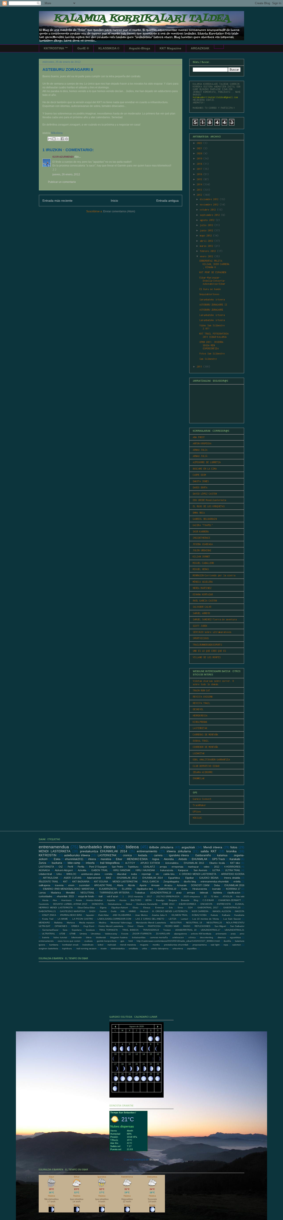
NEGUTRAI (176, 922)
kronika (231, 851)
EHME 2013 (168, 904)
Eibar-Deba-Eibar (86, 907)
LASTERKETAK (200, 728)
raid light (215, 945)
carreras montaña (159, 937)
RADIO (186, 926)
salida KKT (209, 851)
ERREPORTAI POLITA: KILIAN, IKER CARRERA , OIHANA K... (214, 264)
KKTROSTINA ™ (56, 48)
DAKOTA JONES (201, 481)
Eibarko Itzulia (217, 863)
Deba (217, 885)
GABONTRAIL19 (167, 888)
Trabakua (140, 892)
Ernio (180, 907)
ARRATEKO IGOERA (233, 874)
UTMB (72, 933)
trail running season (86, 948)
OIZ (61, 866)
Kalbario (226, 915)
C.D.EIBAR (208, 900)
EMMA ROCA (199, 512)
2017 (200, 169)
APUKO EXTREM (150, 863)
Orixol (130, 926)
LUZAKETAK (199, 753)
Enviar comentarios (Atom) (119, 211)
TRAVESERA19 (151, 930)
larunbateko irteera (212, 299)
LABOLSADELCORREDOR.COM (114, 919)
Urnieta (83, 933)
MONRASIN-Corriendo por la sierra (214, 575)
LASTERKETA (46, 866)
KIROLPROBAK (200, 722)
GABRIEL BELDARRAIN (205, 519)
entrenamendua (54, 847)
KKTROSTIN (47, 855)
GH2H (92, 911)
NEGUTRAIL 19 (194, 922)
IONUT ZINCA (49, 915)
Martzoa (71, 922)
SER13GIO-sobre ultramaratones (212, 632)
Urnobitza (96, 933)
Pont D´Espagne (98, 866)
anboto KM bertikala (201, 933)
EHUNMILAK (199, 778)
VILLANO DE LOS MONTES (207, 657)
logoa (155, 859)
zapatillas (192, 948)
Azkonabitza (171, 863)
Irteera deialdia (232, 877)
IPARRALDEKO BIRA (71, 915)
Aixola (45, 900)
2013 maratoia (135, 896)
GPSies (197, 811)
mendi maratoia (128, 945)
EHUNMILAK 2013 (194, 863)
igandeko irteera (179, 855)
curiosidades (45, 896)
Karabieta (239, 915)
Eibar (119, 859)
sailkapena (44, 885)
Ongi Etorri (88, 926)
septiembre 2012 (210, 215)
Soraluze (90, 930)
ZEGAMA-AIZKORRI (203, 772)
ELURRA (127, 888)
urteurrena (177, 948)
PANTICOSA (154, 926)
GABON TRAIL (99, 870)
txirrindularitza (118, 948)
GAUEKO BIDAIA (208, 877)
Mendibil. (70, 892)
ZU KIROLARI (163, 933)
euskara (88, 941)
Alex (55, 900)
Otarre (140, 926)
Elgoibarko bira (145, 888)
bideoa (132, 847)
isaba (134, 874)
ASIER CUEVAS (72, 877)
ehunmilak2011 (74, 859)
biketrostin (76, 937)
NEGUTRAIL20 (214, 922)
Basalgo (160, 900)
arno (242, 933)
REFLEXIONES (202, 926)
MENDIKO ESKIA (137, 859)
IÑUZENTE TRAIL (48, 881)
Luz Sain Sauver (232, 919)
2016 (200, 174)
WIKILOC (197, 817)
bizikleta (217, 892)
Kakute (214, 915)
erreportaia (177, 866)
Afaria (120, 885)
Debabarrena (114, 904)
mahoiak (111, 945)
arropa (163, 866)
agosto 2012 (208, 220)
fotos (233, 847)
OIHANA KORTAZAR (203, 594)
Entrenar (159, 907)
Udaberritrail (45, 874)
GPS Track (218, 859)
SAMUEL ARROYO (201, 613)
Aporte (143, 885)
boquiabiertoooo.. (210, 294)
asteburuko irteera (77, 855)
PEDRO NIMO (172, 926)
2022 (200, 143)
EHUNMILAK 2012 (127, 877)
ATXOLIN (227, 896)
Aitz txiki (240, 896)
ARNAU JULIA (200, 450)
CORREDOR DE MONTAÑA (205, 747)
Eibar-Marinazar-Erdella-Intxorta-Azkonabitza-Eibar (212, 280)
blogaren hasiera (119, 937)
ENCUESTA (206, 904)
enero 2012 (207, 256)
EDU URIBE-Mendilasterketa (209, 500)
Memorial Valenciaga (121, 922)
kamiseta (53, 945)
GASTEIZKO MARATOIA (72, 911)
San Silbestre (208, 359)
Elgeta (103, 907)
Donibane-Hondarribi (146, 904)
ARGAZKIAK (200, 48)
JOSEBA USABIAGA (203, 544)
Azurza (122, 900)
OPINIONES (61, 926)
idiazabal (121, 874)
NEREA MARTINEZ (202, 588)
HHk (122, 911)
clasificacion (233, 892)
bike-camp (74, 862)
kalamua (222, 855)
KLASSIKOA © (108, 48)
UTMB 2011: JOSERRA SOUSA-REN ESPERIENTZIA (211, 345)
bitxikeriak (101, 937)
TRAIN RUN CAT (201, 690)
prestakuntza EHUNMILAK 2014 (103, 851)
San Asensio (200, 870)
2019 (200, 158)
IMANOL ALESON (221, 911)
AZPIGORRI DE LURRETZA (207, 462)
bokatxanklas (138, 937)
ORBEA (75, 926)
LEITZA (172, 919)
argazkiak (188, 847)
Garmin (103, 911)
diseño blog (190, 881)
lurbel (100, 945)
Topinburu (133, 866)
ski (157, 874)
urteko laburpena (159, 948)
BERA (148, 900)
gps (122, 941)
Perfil (70, 866)
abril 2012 (207, 241)
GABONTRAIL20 (232, 907)
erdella (237, 881)
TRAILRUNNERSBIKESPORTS (207, 644)
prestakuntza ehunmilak (176, 945)
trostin (104, 948)
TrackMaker (199, 805)
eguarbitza (235, 937)
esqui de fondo (86, 896)
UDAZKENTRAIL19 (160, 892)
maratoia (106, 859)
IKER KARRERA (201, 531)
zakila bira (168, 874)
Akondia (169, 859)
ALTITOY (130, 863)
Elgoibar (189, 877)
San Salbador (237, 926)
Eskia (57, 859)
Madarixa (56, 892)
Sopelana (77, 930)
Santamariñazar (50, 930)
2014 (200, 184)
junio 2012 (207, 230)
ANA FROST (199, 437)
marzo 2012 (207, 246)
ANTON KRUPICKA (202, 443)
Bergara (173, 900)
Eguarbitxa (174, 877)
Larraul (184, 919)
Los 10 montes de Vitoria (205, 919)
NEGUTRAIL (87, 892)
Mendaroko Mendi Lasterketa (151, 922)
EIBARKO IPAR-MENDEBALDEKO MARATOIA (68, 888)
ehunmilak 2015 (65, 896)
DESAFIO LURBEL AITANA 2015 (70, 904)
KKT (65, 881)
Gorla (184, 888)
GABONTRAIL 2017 (207, 907)
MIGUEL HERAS (201, 569)
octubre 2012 (208, 209)
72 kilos (214, 896)
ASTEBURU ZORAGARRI (211, 309)
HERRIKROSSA (200, 715)
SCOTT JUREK (200, 626)
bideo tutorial (60, 937)
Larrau (42, 892)
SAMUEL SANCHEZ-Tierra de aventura (215, 619)
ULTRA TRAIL (232, 870)
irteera (92, 859)
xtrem (71, 885)
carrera (158, 855)
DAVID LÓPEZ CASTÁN (205, 493)
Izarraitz (216, 888)
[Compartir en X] (58, 139)
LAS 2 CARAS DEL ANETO (150, 919)
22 (205, 896)
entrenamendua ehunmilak (215, 881)
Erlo (171, 907)
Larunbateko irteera (212, 315)
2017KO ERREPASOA (168, 896)
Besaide (185, 900)
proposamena (200, 945)
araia (233, 933)
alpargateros (180, 933)
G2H (190, 907)
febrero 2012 (208, 251)
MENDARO (44, 922)
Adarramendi (94, 877)
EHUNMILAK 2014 (152, 877)
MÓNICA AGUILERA (203, 581)
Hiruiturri (144, 911)
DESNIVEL (198, 709)
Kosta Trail (47, 919)
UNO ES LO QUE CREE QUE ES (209, 651)
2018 (200, 163)
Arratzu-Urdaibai (94, 900)
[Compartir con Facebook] (62, 139)
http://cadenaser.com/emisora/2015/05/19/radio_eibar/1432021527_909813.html (178, 941)
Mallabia (58, 922)
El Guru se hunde (210, 289)
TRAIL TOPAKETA (108, 930)
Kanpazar (183, 870)
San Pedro (117, 866)
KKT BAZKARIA (80, 881)
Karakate (234, 859)
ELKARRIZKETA (108, 888)
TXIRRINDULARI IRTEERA (114, 892)
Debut (129, 904)
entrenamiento (147, 851)
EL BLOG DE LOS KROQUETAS (209, 506)
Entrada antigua (167, 200)
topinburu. (67, 948)
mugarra (144, 945)
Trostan (167, 930)
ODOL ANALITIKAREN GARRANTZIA (211, 759)
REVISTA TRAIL (201, 703)
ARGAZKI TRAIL (103, 885)
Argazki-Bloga (139, 48)
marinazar (193, 866)
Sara (65, 930)
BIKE (108, 877)
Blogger (154, 1159)
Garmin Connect (202, 799)
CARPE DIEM (199, 475)
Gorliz (114, 911)
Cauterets (44, 904)
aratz (179, 892)
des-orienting (206, 937)
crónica (192, 937)
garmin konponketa (107, 941)
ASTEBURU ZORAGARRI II (213, 304)
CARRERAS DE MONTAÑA (205, 734)
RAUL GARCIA (150, 881)
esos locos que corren (69, 941)
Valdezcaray (111, 933)
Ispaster (90, 915)
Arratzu (168, 885)
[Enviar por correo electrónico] (50, 139)
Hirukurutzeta (199, 888)
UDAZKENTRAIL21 (234, 930)
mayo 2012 (206, 235)
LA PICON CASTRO (82, 919)
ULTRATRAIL (48, 933)
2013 (200, 189)
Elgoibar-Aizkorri (119, 907)
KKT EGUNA (101, 881)
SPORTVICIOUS (201, 638)
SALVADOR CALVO (202, 606)
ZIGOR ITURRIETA (142, 933)
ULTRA (216, 870)
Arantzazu (66, 900)
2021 (200, 148)
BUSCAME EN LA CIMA (205, 468)
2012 (200, 194)
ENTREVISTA (224, 904)
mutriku (156, 945)
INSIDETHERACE (201, 537)
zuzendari (84, 885)
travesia (59, 885)
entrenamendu (46, 941)
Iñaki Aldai (103, 915)
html (130, 941)
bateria (45, 937)
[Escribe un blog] (54, 139)
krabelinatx (88, 945)
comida (108, 874)
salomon (236, 945)
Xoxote (124, 933)
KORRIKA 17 (233, 888)
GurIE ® (83, 48)
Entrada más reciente (57, 200)
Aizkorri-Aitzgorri (64, 870)
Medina (102, 922)
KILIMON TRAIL (180, 915)
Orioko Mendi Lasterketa (111, 926)
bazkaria (57, 862)
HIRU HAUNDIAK (145, 870)
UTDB (62, 933)
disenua (222, 937)
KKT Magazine (170, 48)
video (206, 866)
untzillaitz (133, 948)
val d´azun (112, 896)
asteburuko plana (90, 874)
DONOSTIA (97, 904)
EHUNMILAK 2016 (234, 885)
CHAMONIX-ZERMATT (229, 900)
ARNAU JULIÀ (200, 456)
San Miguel (220, 926)
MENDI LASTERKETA (54, 851)
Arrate (79, 900)
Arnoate (155, 885)
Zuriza (42, 862)
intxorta (90, 862)
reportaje (146, 874)
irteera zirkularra (179, 851)
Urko (59, 874)
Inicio (114, 200)
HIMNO (132, 911)
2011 (200, 366)
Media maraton (87, 922)
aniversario (221, 933)
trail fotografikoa (110, 862)
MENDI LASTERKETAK (125, 881)
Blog (196, 900)
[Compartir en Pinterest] (66, 139)
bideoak (204, 892)
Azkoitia (82, 870)
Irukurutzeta (166, 870)
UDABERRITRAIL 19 (186, 930)
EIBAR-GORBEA (187, 904)
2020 (200, 153)
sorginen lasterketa (48, 948)
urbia (144, 948)
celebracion (178, 937)
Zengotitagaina (171, 881)
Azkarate (182, 885)
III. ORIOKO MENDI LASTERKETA (169, 911)
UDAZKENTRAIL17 (210, 930)
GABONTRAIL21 (47, 911)
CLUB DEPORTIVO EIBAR (206, 766)
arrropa (191, 892)
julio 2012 (207, 225)
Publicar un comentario (62, 182)
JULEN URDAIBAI (202, 550)
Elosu (135, 907)
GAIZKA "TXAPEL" (203, 525)
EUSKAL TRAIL (201, 740)
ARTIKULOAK (50, 877)
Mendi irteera (212, 847)
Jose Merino (141, 915)
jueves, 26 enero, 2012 (66, 174)
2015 (200, 179)
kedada (142, 855)
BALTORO (136, 900)
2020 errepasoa (192, 896)
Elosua (146, 907)
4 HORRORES (232, 866)
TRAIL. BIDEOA (130, 930)
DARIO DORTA (200, 487)
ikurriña (227, 941)
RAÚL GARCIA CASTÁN (205, 600)
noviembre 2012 (210, 204)
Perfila (81, 866)
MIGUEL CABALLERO (203, 563)
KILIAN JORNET (201, 556)
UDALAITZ (149, 866)
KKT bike (235, 863)
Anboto (182, 859)
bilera (89, 937)
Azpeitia (111, 900)
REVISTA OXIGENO (203, 696)
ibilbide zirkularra (161, 847)
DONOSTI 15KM (200, 885)
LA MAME (63, 919)
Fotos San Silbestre (212, 353)
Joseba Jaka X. (160, 915)
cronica (127, 855)
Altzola (131, 885)
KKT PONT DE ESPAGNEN (212, 272)
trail (100, 896)
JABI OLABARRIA (122, 915)
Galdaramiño (203, 855)
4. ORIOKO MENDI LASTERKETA (197, 874)
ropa (226, 945)
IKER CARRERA (200, 911)
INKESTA (239, 911)
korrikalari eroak (70, 945)
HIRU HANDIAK (121, 870)
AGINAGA (44, 870)
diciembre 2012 (210, 199)
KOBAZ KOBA (199, 915)
